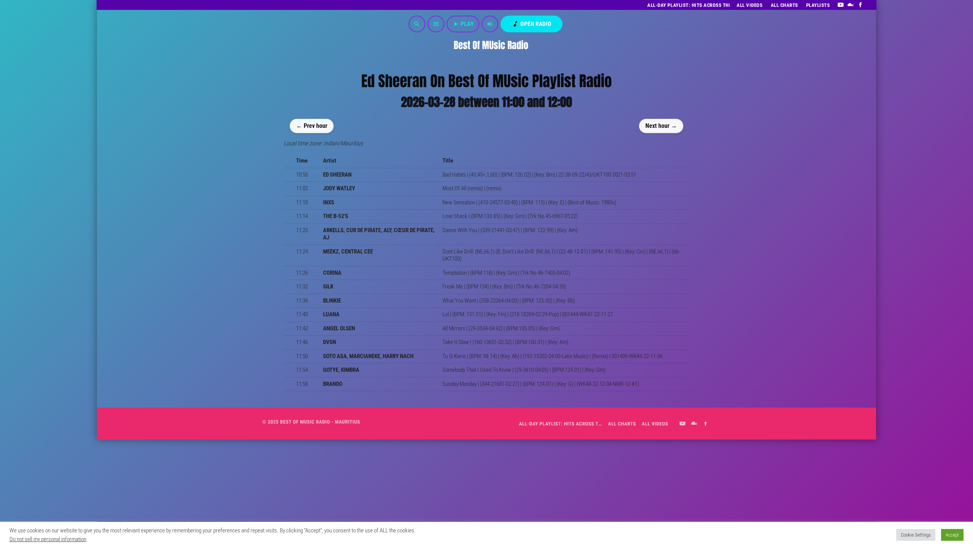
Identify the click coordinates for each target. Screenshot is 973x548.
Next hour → (661, 125)
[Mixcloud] (851, 5)
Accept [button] (952, 535)
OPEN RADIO (531, 24)
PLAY (463, 24)
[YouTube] (840, 5)
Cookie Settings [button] (916, 535)
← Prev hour (311, 125)
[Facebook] (860, 5)
